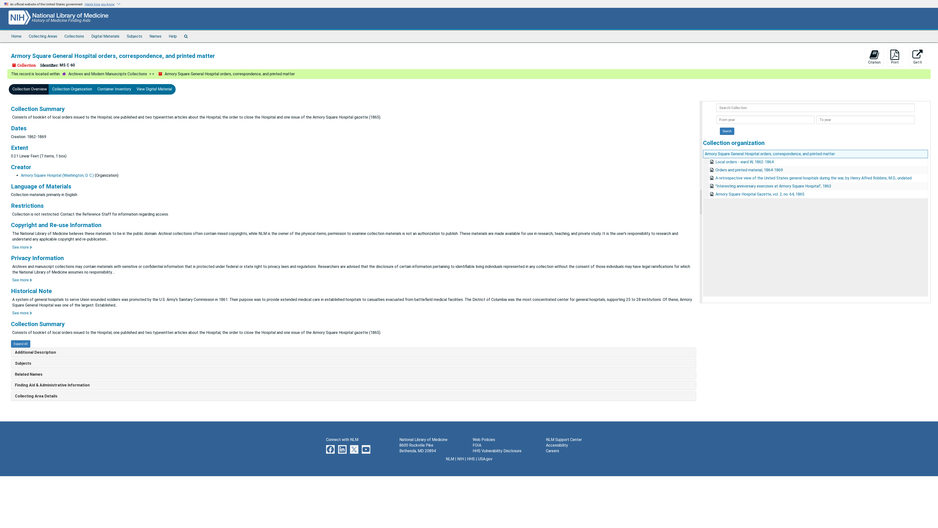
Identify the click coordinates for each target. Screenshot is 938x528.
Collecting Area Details (36, 396)
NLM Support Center (564, 439)
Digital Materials (105, 36)
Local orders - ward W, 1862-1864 (744, 162)
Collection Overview (29, 89)
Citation (874, 62)
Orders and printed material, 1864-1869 (749, 170)
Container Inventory (114, 89)
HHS (471, 459)
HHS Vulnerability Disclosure (497, 451)
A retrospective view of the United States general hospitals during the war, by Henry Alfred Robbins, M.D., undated (813, 178)
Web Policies (484, 439)
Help (173, 36)
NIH (460, 459)
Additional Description (35, 352)
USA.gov (485, 459)
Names (155, 36)
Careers (552, 451)
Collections (74, 36)
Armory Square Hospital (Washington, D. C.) (57, 175)
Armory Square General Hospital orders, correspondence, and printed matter (770, 154)
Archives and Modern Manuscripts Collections (107, 74)
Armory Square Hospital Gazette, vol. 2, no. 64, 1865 (759, 194)
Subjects (134, 36)
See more (21, 247)
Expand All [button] (21, 344)
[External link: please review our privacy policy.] (330, 449)
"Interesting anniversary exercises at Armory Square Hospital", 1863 (773, 186)
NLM (450, 459)
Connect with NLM (342, 439)
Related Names (29, 374)
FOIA (477, 445)
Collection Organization (72, 89)
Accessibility (557, 445)
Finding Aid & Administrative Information (52, 385)
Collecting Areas (43, 36)
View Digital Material (154, 89)
